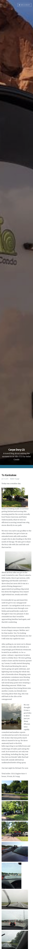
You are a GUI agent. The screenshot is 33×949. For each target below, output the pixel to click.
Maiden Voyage (14, 479)
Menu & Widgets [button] (25, 5)
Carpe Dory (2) (16, 449)
